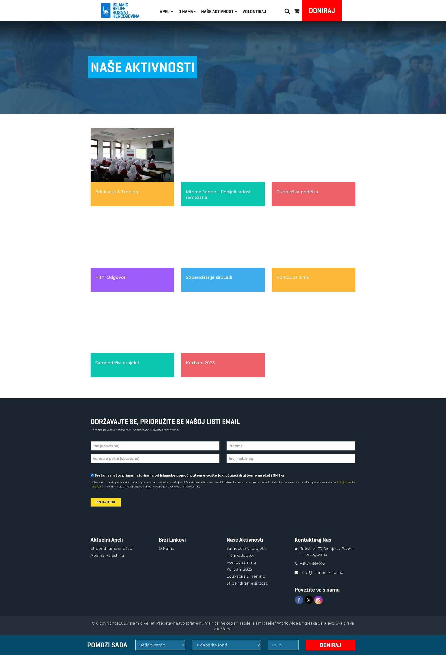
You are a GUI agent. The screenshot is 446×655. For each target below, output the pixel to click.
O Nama (166, 548)
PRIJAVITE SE (105, 502)
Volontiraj (254, 11)
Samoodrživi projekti (246, 548)
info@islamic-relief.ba (322, 572)
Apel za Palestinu (107, 555)
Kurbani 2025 (239, 569)
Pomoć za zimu (241, 562)
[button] (297, 10)
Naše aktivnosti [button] (218, 11)
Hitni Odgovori (241, 555)
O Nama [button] (185, 11)
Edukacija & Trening (246, 576)
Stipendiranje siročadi (112, 548)
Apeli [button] (165, 11)
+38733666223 (312, 563)
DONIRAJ (322, 10)
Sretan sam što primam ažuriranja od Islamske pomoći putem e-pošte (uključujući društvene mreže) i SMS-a (189, 475)
